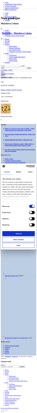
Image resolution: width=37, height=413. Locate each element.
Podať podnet (9, 159)
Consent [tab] (7, 172)
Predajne (7, 347)
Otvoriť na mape (16, 90)
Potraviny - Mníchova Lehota (17, 33)
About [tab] (30, 172)
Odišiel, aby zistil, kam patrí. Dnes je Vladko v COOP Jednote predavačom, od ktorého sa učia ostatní (19, 129)
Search (22, 366)
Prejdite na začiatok (13, 408)
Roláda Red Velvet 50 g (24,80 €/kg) (16, 338)
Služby (7, 349)
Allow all (19, 234)
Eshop (3, 75)
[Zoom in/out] (7, 410)
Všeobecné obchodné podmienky (15, 162)
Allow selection (18, 239)
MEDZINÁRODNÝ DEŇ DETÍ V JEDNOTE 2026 (18, 140)
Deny (18, 245)
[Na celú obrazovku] (5, 410)
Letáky (7, 30)
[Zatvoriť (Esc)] (1, 410)
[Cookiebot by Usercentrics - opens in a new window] (26, 166)
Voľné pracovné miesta (12, 346)
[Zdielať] (3, 410)
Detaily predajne (6, 90)
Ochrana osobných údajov (13, 161)
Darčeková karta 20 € (12, 276)
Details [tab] (18, 172)
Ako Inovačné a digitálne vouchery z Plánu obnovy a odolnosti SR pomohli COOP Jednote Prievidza (19, 144)
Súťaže (7, 353)
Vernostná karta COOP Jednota (14, 36)
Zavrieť (3, 365)
